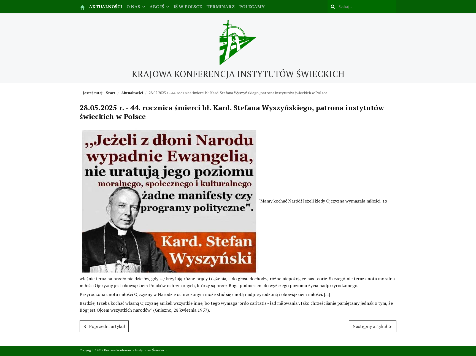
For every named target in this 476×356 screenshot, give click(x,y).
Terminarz (220, 7)
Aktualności (105, 7)
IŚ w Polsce (188, 7)
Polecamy (252, 7)
